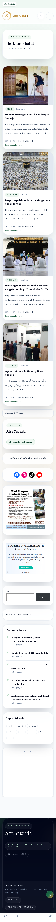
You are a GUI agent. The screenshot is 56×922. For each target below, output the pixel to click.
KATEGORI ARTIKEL (20, 615)
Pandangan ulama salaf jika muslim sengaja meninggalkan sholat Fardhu (27, 287)
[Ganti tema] (40, 15)
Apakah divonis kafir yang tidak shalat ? (24, 373)
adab (10, 726)
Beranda (12, 48)
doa (22, 732)
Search (10, 591)
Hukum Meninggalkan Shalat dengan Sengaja (27, 116)
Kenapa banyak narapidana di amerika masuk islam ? (30, 667)
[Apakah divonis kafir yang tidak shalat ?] (28, 342)
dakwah (11, 732)
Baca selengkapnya (13, 145)
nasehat (12, 194)
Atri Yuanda (20, 15)
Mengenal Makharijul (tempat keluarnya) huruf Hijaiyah (26, 639)
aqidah (11, 280)
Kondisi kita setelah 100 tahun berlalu (29, 653)
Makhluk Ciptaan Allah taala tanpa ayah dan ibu (28, 682)
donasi (32, 732)
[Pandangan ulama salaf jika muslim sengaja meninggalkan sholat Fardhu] (28, 256)
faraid (42, 732)
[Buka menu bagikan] (50, 894)
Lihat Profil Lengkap (23, 442)
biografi (32, 726)
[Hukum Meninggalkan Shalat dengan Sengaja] (28, 85)
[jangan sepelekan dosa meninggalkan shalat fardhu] (28, 171)
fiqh (10, 109)
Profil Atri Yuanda (20, 907)
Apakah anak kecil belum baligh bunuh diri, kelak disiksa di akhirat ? (30, 698)
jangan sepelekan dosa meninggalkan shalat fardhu (27, 202)
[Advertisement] (28, 774)
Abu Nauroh (27, 141)
